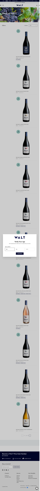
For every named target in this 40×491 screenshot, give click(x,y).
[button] (36, 488)
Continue (19, 253)
